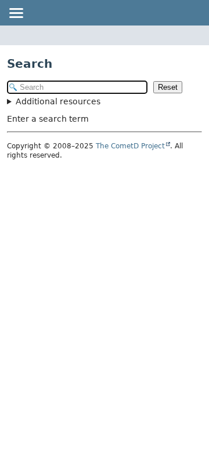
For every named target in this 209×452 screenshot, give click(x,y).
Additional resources (58, 101)
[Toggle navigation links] (16, 13)
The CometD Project (130, 146)
